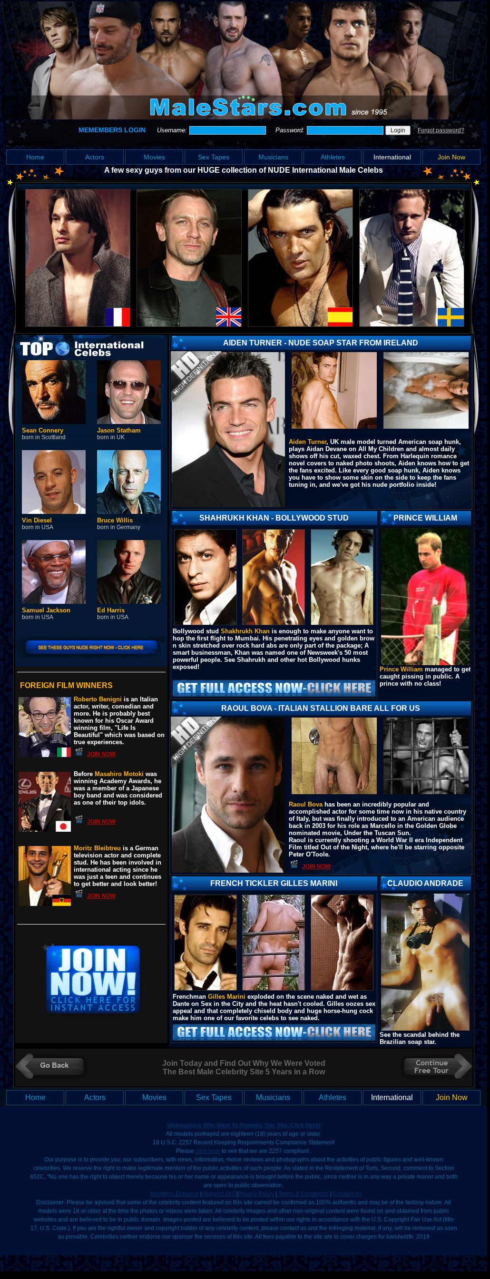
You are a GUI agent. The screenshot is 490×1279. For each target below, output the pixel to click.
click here (208, 1151)
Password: (290, 130)
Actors (94, 157)
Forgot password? (441, 130)
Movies (154, 157)
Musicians (273, 157)
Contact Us (347, 1193)
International (392, 157)
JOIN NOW (101, 754)
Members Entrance (174, 1193)
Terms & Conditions (303, 1193)
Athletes (333, 157)
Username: (173, 130)
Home (35, 157)
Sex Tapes (213, 157)
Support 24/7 (219, 1193)
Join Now (451, 157)
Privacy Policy (256, 1193)
